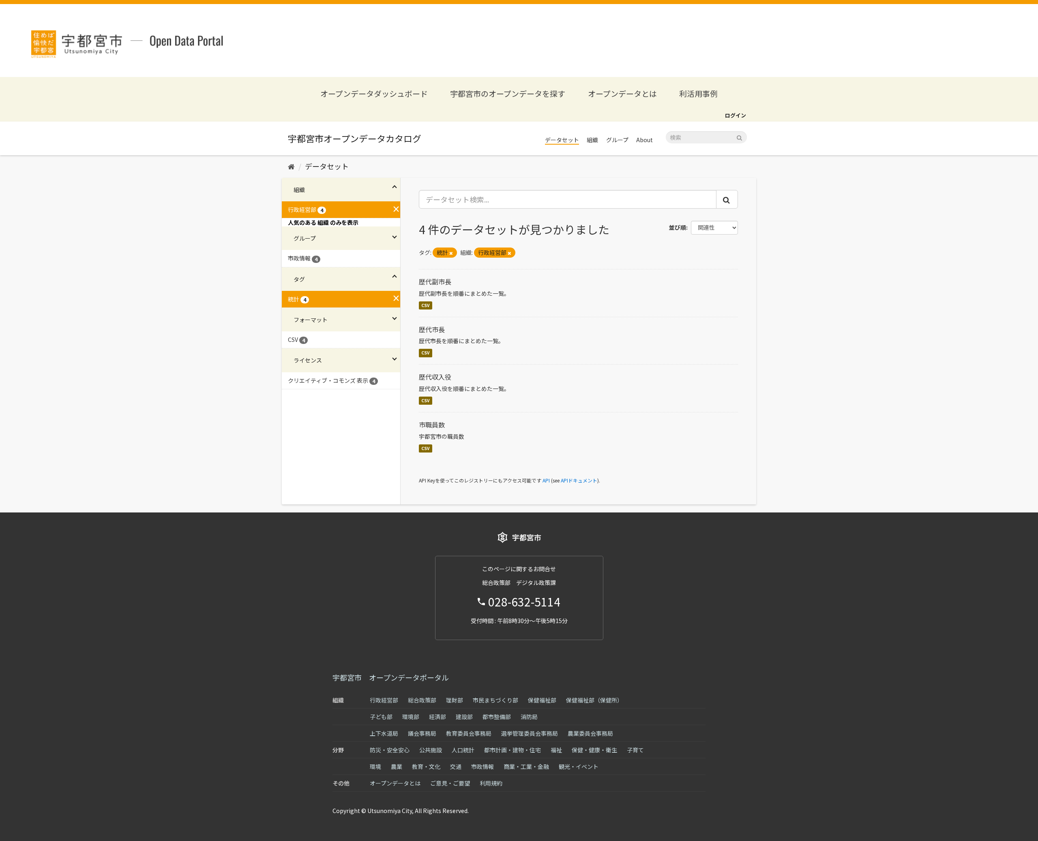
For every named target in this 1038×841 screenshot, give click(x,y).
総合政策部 (422, 700)
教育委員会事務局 (468, 733)
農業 (396, 766)
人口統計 (463, 750)
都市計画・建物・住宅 (512, 750)
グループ (617, 140)
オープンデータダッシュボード (374, 93)
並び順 (677, 227)
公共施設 (430, 750)
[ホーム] (291, 166)
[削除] (451, 253)
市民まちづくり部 (495, 700)
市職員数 (432, 424)
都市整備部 (497, 717)
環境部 (410, 717)
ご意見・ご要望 (450, 783)
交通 (455, 766)
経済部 (437, 717)
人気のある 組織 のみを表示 (323, 222)
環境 (375, 766)
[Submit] (739, 136)
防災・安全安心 (390, 750)
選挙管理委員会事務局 (529, 733)
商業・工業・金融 (526, 766)
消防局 (529, 717)
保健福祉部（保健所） (594, 700)
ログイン (735, 115)
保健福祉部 (542, 700)
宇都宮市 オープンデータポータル (390, 677)
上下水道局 (384, 733)
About (644, 140)
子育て (635, 750)
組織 (592, 140)
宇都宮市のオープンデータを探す (507, 93)
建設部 (464, 717)
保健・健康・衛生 (594, 750)
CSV (425, 305)
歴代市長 (432, 329)
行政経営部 (384, 700)
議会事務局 (422, 733)
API (546, 480)
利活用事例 (698, 93)
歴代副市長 (435, 281)
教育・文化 (426, 766)
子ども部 (381, 717)
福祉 (556, 750)
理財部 (454, 700)
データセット (562, 140)
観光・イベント (578, 766)
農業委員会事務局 (590, 733)
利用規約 (491, 783)
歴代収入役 (435, 377)
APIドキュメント (579, 480)
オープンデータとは (622, 93)
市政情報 (482, 766)
